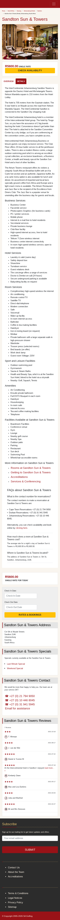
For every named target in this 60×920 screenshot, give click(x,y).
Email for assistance (17, 708)
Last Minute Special (16, 664)
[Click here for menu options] (2, 4)
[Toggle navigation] (54, 4)
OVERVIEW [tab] (9, 81)
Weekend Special (15, 668)
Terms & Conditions (18, 893)
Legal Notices (15, 898)
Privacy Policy (15, 902)
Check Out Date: (11, 602)
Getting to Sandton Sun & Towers (31, 472)
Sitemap (12, 907)
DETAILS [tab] (21, 81)
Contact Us (14, 867)
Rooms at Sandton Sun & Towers (31, 467)
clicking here (21, 528)
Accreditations (19, 476)
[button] (6, 41)
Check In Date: (10, 591)
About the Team (16, 872)
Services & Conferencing (26, 481)
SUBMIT (30, 849)
